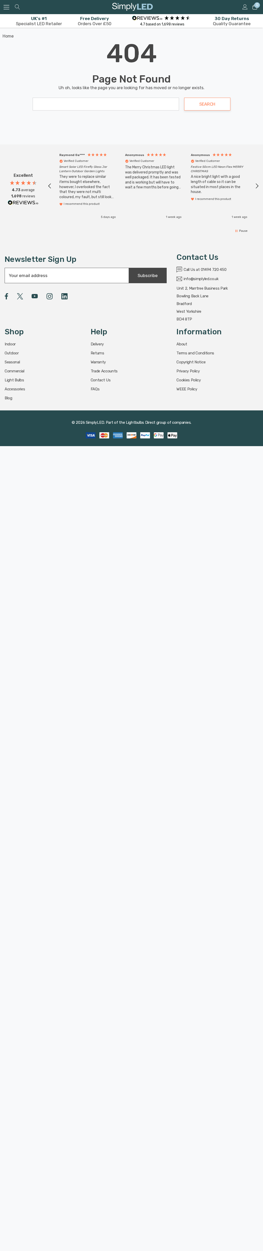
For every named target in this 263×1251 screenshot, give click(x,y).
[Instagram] (49, 296)
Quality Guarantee (232, 21)
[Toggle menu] (7, 7)
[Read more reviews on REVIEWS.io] (23, 203)
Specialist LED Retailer (39, 21)
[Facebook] (6, 296)
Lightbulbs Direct (140, 422)
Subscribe (148, 275)
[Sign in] (245, 7)
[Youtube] (35, 296)
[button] (50, 186)
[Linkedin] (64, 296)
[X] (20, 296)
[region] (153, 186)
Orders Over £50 (94, 21)
